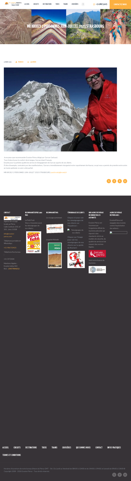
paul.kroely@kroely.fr (59, 172)
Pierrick (21, 62)
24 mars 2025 (7, 62)
